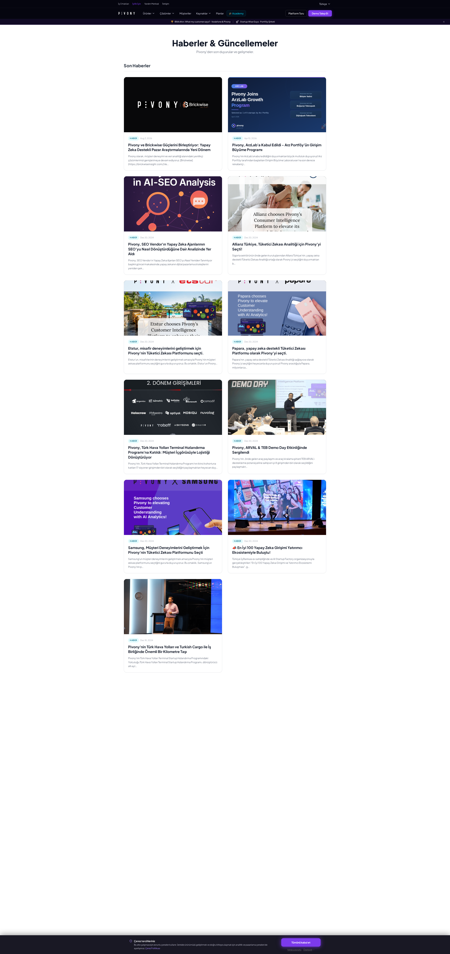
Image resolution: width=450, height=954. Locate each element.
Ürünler (147, 13)
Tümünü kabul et (300, 942)
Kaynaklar (202, 13)
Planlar (220, 13)
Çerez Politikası (152, 948)
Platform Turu (296, 13)
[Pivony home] (126, 13)
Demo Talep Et (320, 13)
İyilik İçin (136, 3)
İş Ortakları (123, 3)
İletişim (165, 3)
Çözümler (165, 13)
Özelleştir (307, 950)
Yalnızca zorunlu (294, 950)
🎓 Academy (236, 13)
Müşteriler (185, 13)
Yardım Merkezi (151, 3)
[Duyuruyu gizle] (444, 22)
